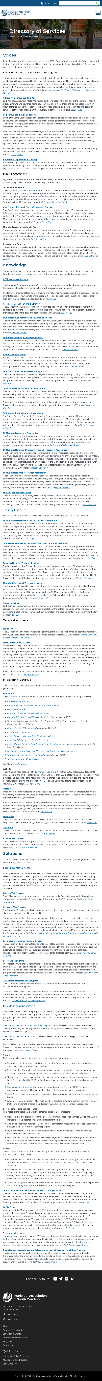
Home (12, 36)
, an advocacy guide (41, 751)
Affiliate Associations (15, 279)
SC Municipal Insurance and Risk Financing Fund (29, 1025)
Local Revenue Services (16, 867)
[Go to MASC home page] (15, 11)
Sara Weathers (72, 445)
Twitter (23, 190)
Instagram (45, 199)
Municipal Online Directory (15, 1360)
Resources (8, 1345)
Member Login (51, 3)
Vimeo (73, 1278)
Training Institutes (14, 510)
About (19, 36)
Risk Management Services (19, 1006)
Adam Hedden (78, 366)
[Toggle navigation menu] (98, 13)
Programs (7, 1341)
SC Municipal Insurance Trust (21, 1036)
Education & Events (12, 1333)
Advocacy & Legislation (13, 1330)
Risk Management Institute (19, 1087)
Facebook (35, 190)
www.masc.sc (44, 771)
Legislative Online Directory (16, 1356)
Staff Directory (10, 1363)
